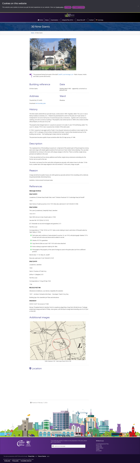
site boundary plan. (40, 103)
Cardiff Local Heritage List (65, 74)
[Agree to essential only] (138, 6)
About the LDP (81, 20)
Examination (54, 20)
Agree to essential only (78, 7)
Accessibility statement (26, 460)
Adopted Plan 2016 (67, 20)
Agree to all (68, 7)
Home (41, 20)
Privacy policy (15, 460)
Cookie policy (59, 7)
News (47, 20)
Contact (91, 20)
